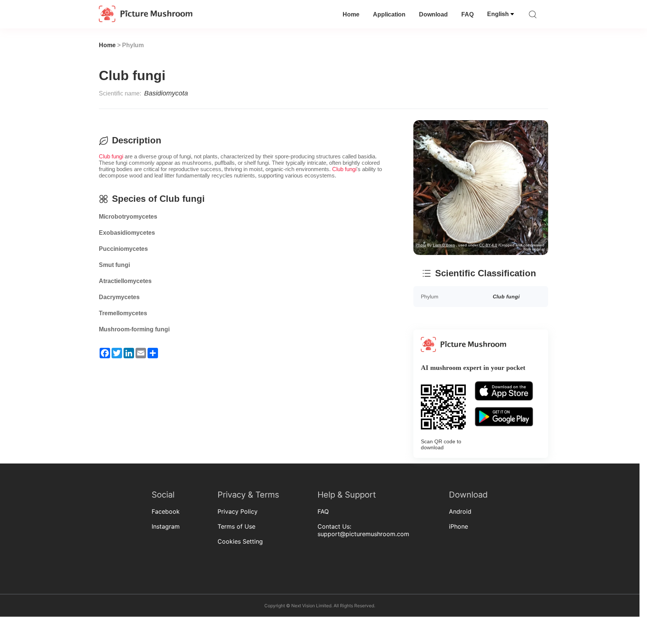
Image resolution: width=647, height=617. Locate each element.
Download (433, 14)
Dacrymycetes (119, 297)
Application (389, 14)
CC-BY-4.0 (309, 114)
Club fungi (111, 156)
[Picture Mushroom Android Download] (504, 431)
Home (351, 14)
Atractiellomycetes (125, 281)
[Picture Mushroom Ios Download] (504, 405)
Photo (241, 114)
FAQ (467, 14)
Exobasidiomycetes (127, 233)
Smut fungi (114, 265)
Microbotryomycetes (128, 216)
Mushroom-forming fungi (134, 329)
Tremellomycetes (123, 313)
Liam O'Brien (264, 114)
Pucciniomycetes (123, 249)
